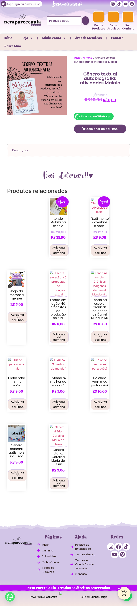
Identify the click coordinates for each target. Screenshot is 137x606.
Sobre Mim (12, 46)
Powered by (43, 597)
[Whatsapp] (10, 597)
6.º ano (87, 58)
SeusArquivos (113, 26)
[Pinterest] (132, 4)
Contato (117, 38)
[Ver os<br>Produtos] (98, 16)
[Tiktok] (119, 4)
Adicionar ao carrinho (102, 129)
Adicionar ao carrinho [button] (59, 250)
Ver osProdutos (98, 26)
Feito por (93, 597)
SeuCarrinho (128, 26)
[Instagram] (113, 4)
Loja (24, 38)
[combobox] (64, 20)
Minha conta (51, 38)
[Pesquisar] (85, 20)
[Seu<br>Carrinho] (128, 16)
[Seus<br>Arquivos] (113, 16)
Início (8, 38)
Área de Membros (88, 38)
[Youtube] (125, 4)
